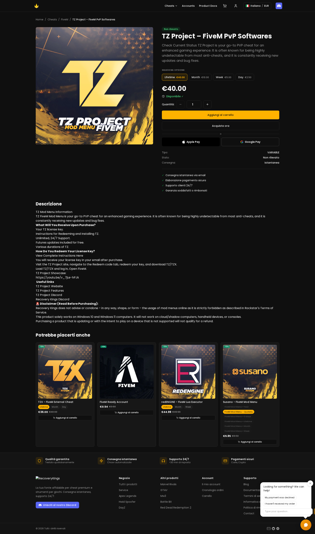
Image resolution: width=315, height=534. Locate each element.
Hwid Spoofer (127, 502)
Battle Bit (166, 502)
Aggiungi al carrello (220, 115)
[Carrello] (224, 6)
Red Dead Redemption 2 (175, 507)
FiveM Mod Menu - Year (237, 406)
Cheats (169, 6)
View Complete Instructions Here (59, 256)
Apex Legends (127, 496)
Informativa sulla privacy (259, 502)
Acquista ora (220, 126)
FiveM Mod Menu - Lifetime (238, 421)
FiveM (64, 19)
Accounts (188, 6)
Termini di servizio (255, 496)
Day (64, 406)
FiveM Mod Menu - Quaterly (239, 411)
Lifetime (44, 406)
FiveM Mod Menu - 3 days (238, 416)
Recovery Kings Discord (52, 299)
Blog (246, 484)
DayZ (122, 507)
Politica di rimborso (256, 507)
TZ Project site (58, 264)
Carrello (207, 496)
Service (123, 490)
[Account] (235, 6)
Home (39, 19)
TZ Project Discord (49, 295)
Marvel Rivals (168, 484)
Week (188, 406)
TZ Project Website (49, 286)
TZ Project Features (50, 290)
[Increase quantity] (207, 104)
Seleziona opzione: (173, 69)
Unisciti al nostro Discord (59, 505)
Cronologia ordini (212, 490)
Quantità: (168, 104)
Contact (249, 513)
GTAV (163, 490)
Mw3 (163, 496)
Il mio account (211, 484)
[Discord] (279, 6)
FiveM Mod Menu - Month (237, 426)
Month (55, 406)
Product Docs (208, 6)
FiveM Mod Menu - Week (237, 431)
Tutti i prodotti (128, 484)
